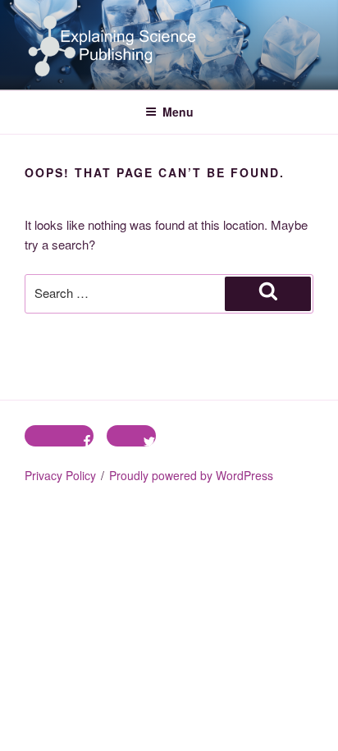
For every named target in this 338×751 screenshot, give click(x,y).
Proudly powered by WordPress (191, 475)
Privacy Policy (60, 475)
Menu (178, 111)
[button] (114, 45)
